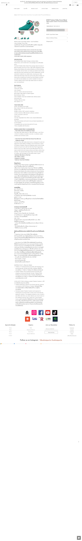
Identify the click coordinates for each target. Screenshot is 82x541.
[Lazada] (34, 319)
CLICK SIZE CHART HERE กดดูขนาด (23, 56)
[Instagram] (34, 312)
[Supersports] (55, 319)
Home (15, 14)
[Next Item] (78, 441)
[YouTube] (47, 312)
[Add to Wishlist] (66, 30)
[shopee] (27, 319)
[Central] (41, 319)
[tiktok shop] (27, 312)
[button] (77, 5)
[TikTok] (54, 312)
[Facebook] (40, 312)
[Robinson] (48, 319)
